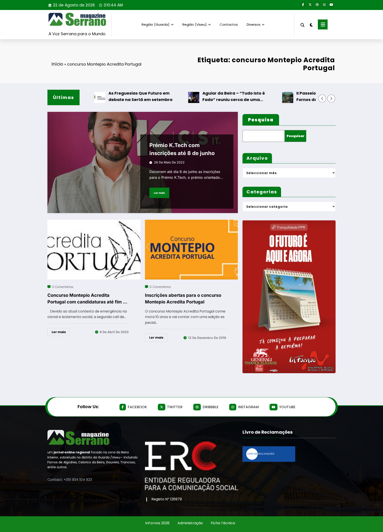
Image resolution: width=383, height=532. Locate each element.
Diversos (253, 24)
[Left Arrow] (322, 98)
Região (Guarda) (156, 24)
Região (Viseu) (194, 24)
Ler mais (159, 192)
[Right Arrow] (331, 98)
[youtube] (331, 5)
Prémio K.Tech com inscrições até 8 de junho (182, 149)
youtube (287, 407)
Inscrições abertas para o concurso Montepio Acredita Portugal (183, 299)
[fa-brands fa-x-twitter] (310, 5)
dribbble (211, 407)
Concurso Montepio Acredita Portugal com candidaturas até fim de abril (87, 299)
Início (57, 64)
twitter (174, 407)
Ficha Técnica (223, 523)
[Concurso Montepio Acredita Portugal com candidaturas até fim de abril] (94, 222)
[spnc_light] (311, 24)
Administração (190, 523)
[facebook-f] (303, 5)
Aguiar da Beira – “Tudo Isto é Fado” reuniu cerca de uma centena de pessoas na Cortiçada (223, 96)
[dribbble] (317, 5)
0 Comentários (62, 287)
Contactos (229, 24)
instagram (248, 407)
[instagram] (324, 5)
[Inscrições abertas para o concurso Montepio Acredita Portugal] (191, 222)
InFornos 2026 (157, 523)
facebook (137, 407)
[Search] (302, 24)
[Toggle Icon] (323, 24)
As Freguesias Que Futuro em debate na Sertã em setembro (126, 96)
